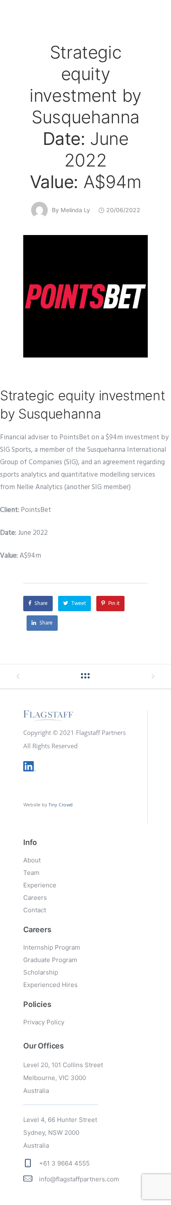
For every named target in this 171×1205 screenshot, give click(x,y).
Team (31, 873)
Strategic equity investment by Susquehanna (85, 117)
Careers (35, 897)
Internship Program (51, 947)
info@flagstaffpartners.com (79, 1179)
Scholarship (40, 972)
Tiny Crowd (61, 805)
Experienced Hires (50, 985)
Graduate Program (50, 960)
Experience (39, 885)
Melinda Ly (75, 209)
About (32, 860)
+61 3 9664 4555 (64, 1163)
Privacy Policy (43, 1022)
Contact (34, 910)
